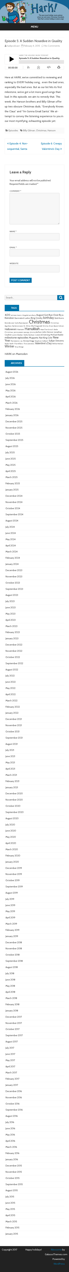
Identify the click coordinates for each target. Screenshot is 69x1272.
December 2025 (14, 421)
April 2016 (10, 1140)
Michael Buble (56, 334)
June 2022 (11, 681)
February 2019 (12, 929)
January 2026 (12, 415)
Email (13, 247)
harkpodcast (13, 45)
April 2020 (11, 843)
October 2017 (12, 1029)
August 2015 (12, 1190)
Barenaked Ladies (22, 318)
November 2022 (14, 650)
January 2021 (12, 787)
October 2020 (13, 805)
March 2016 (11, 1146)
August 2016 (12, 1115)
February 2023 (13, 632)
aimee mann (16, 315)
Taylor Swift (9, 344)
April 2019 (10, 917)
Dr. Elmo (26, 326)
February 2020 (13, 855)
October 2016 (13, 1103)
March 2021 (11, 774)
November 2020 (14, 799)
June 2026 (11, 384)
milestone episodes (16, 337)
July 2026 (10, 378)
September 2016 (14, 1109)
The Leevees (29, 344)
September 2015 (14, 1184)
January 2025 (12, 489)
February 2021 (12, 781)
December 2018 (14, 942)
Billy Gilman (29, 130)
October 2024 (13, 508)
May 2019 (10, 911)
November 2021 (14, 725)
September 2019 (14, 886)
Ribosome (56, 1249)
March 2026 (12, 402)
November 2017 (14, 1023)
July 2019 (10, 899)
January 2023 (12, 638)
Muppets (33, 337)
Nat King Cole (45, 337)
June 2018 (10, 979)
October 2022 (13, 657)
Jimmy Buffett (36, 332)
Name (13, 231)
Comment (15, 191)
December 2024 (14, 495)
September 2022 (14, 663)
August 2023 (12, 595)
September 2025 (14, 440)
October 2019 (13, 880)
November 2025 (14, 427)
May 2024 (11, 539)
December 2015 (14, 1165)
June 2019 (10, 905)
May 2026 (11, 390)
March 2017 (11, 1072)
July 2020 (10, 824)
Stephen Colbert (41, 341)
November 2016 (14, 1097)
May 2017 (10, 1060)
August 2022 (12, 669)
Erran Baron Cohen (56, 326)
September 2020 (15, 812)
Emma (45, 326)
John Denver (47, 332)
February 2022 (13, 706)
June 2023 (11, 607)
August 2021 (12, 743)
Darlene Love (17, 326)
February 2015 (12, 1227)
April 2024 (11, 545)
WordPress (59, 1263)
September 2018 (14, 960)
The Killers (18, 344)
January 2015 (12, 1233)
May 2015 (10, 1209)
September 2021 (14, 737)
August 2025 (12, 446)
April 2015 (10, 1215)
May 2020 (11, 836)
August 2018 (12, 967)
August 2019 (12, 892)
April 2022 (11, 694)
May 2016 (10, 1134)
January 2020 (12, 861)
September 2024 (14, 514)
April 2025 (11, 471)
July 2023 (10, 601)
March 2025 (12, 477)
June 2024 (11, 533)
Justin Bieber (17, 335)
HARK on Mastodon (16, 353)
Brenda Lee (9, 323)
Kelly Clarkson (29, 335)
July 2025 (10, 452)
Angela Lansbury (29, 315)
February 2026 (13, 409)
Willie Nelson (57, 344)
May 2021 (10, 762)
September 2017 (14, 1035)
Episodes (13, 130)
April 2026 (11, 396)
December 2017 (14, 1016)
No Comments (52, 45)
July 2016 (10, 1122)
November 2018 (14, 948)
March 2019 (11, 923)
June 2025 (11, 458)
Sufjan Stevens (56, 340)
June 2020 (11, 830)
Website (14, 263)
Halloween (11, 329)
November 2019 (14, 874)
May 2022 (10, 688)
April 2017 (10, 1066)
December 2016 (14, 1091)
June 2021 (10, 756)
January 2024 (12, 564)
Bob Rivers (59, 318)
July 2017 (10, 1047)
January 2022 (12, 712)
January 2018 (12, 1010)
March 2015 (11, 1221)
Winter (9, 346)
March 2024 (12, 551)
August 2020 (12, 818)
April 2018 (10, 991)
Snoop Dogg (28, 341)
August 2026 (12, 371)
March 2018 (11, 998)
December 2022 (14, 644)
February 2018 (12, 1004)
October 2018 (13, 954)
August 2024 (12, 520)
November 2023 (14, 576)
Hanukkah (32, 329)
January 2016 (12, 1159)
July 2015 (10, 1196)
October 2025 (13, 433)
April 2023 (11, 619)
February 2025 (13, 483)
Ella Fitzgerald (36, 326)
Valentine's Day (43, 343)
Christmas (41, 130)
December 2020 (14, 793)
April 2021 (10, 768)
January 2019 (12, 936)
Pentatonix (15, 341)
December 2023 (14, 570)
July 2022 (10, 675)
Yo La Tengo (19, 347)
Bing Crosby (37, 318)
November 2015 (14, 1171)
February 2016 (12, 1153)
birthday (48, 317)
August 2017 (12, 1041)
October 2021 (12, 731)
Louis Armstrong (42, 335)
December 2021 (14, 719)
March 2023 (11, 626)
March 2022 (11, 700)
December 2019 (14, 868)
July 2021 (10, 750)
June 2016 (10, 1128)
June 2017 (10, 1054)
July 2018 (10, 973)
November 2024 (14, 502)
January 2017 (12, 1085)
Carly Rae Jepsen (21, 323)
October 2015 (13, 1178)
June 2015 (10, 1202)
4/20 (7, 314)
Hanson (52, 130)
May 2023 (10, 613)
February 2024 (13, 557)
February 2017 (12, 1078)
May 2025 (11, 464)
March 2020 (12, 849)
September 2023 (14, 588)
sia (21, 341)
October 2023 (13, 582)
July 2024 (10, 526)
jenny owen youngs (21, 332)
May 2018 (10, 985)
